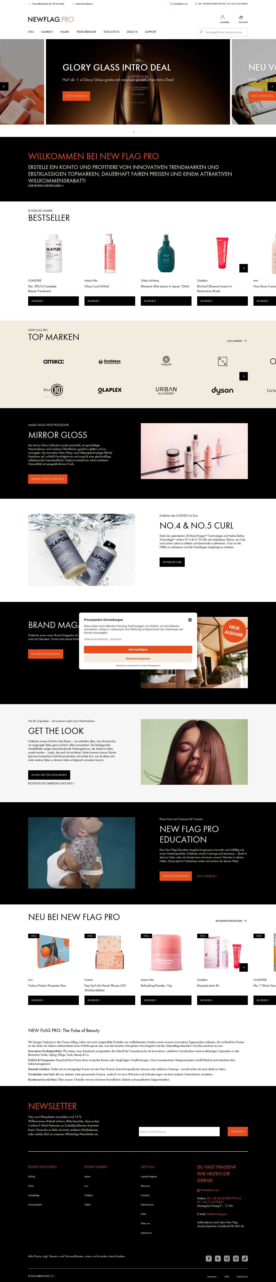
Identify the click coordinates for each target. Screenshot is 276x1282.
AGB (143, 1214)
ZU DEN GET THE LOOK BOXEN (49, 775)
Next (272, 86)
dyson (87, 1176)
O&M (87, 1204)
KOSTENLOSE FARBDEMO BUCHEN (50, 783)
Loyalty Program (149, 1176)
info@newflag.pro (216, 1214)
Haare (64, 32)
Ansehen (37, 301)
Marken (47, 32)
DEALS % (132, 32)
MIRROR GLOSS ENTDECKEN (47, 479)
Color (31, 1185)
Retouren (145, 1185)
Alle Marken (234, 340)
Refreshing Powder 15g (156, 986)
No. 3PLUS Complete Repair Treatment (42, 288)
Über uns (145, 1223)
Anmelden (238, 1131)
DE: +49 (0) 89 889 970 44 (211, 3)
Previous (4, 86)
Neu (31, 32)
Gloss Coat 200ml (96, 286)
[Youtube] (218, 1259)
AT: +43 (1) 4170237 (237, 3)
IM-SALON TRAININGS (176, 876)
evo (86, 1185)
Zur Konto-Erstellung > (46, 185)
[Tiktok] (245, 1259)
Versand (145, 1195)
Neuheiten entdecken (229, 920)
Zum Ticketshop (206, 876)
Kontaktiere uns (180, 3)
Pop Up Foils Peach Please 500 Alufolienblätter (105, 988)
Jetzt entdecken (76, 96)
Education (111, 32)
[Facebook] (209, 1259)
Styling (31, 1176)
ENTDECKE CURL (172, 562)
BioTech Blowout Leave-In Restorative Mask (214, 288)
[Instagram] (227, 1259)
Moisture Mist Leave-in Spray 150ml (165, 286)
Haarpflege (34, 1195)
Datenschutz (147, 1204)
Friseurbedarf (86, 32)
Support (150, 32)
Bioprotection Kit (208, 986)
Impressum (146, 1232)
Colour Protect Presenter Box (47, 986)
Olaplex (88, 1195)
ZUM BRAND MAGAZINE (45, 654)
